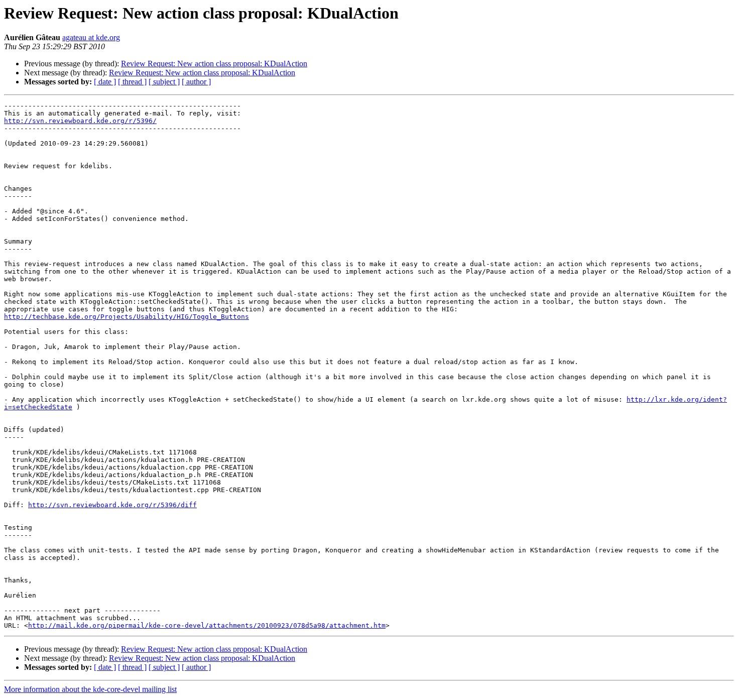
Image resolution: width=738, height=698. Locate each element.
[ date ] (105, 81)
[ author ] (196, 81)
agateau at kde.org (91, 37)
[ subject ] (164, 81)
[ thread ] (132, 81)
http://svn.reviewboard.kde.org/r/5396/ (80, 121)
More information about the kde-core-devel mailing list (90, 689)
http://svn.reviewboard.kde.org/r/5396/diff (112, 505)
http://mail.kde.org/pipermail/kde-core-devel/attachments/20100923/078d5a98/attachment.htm (207, 625)
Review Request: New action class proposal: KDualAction (214, 63)
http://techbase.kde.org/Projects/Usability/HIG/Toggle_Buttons (126, 316)
